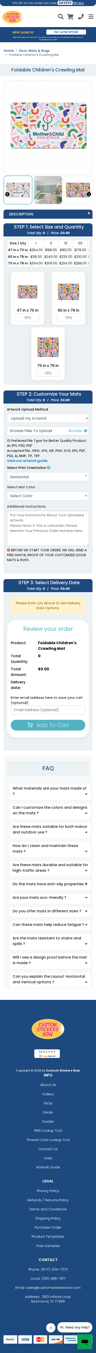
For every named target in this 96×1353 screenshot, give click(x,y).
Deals (48, 1112)
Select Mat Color (21, 487)
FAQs (48, 1103)
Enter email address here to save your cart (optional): (47, 700)
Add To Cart (52, 725)
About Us (48, 1084)
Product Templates (48, 1236)
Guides (48, 1121)
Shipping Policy (48, 1218)
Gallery (48, 1094)
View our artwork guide (27, 460)
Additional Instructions (26, 506)
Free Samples (48, 1245)
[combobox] (48, 477)
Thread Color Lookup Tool (48, 1139)
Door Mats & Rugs (34, 50)
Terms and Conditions (48, 1209)
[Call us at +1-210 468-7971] (81, 17)
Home (9, 50)
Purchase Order (48, 1227)
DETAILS (78, 3)
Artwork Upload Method (27, 409)
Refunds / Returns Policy (48, 1200)
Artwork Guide (48, 1167)
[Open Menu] (90, 17)
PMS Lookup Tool (48, 1130)
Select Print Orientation (27, 467)
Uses (48, 1158)
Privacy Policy (48, 1190)
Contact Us (48, 1148)
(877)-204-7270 (54, 1269)
